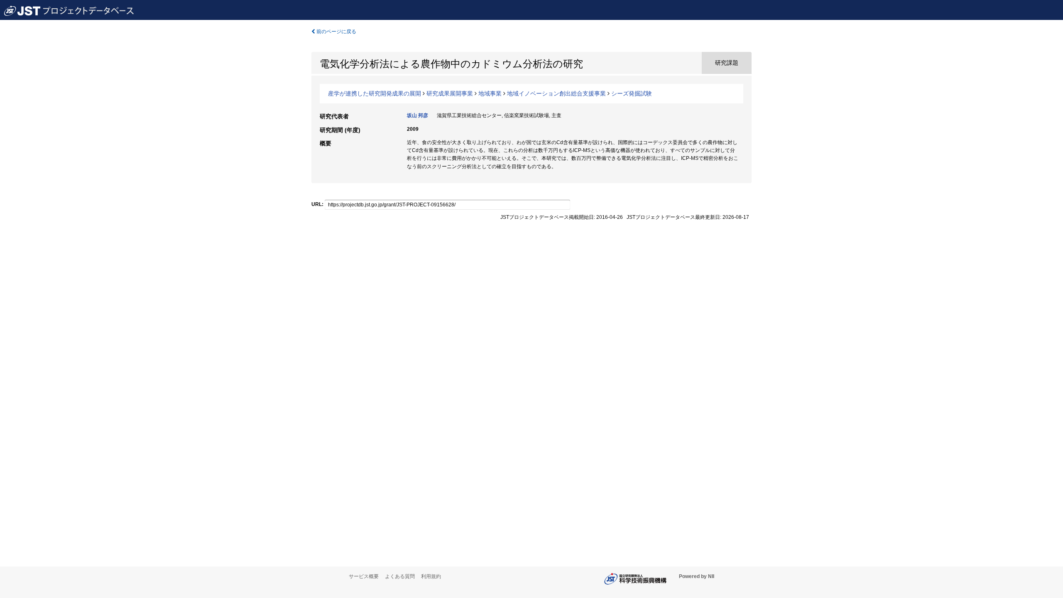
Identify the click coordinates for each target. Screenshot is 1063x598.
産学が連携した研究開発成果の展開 (374, 93)
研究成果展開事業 (449, 93)
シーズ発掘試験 (631, 93)
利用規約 (431, 576)
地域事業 (490, 93)
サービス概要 (364, 576)
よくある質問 (400, 576)
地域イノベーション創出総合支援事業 (556, 93)
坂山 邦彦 (417, 115)
